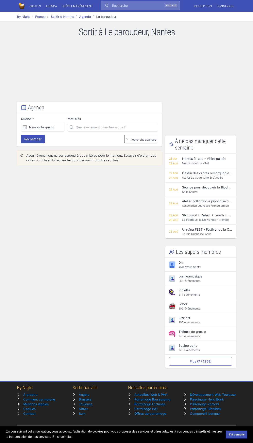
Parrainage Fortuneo (149, 404)
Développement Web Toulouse (213, 395)
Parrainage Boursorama (152, 399)
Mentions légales (36, 404)
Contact (29, 414)
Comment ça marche (39, 399)
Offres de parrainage (150, 414)
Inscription (203, 6)
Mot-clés (74, 119)
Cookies (29, 409)
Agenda (51, 6)
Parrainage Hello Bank (207, 399)
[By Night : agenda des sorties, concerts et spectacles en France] (22, 6)
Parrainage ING (146, 409)
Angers (84, 395)
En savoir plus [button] (62, 436)
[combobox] (140, 6)
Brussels (85, 399)
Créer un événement (77, 6)
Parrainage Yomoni (204, 404)
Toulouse (85, 404)
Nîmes (83, 409)
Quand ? (27, 119)
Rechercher (33, 139)
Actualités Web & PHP (150, 395)
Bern (82, 414)
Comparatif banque (205, 414)
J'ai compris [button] (236, 434)
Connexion (225, 6)
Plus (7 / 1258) (200, 361)
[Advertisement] (126, 72)
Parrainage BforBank (205, 409)
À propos (30, 395)
